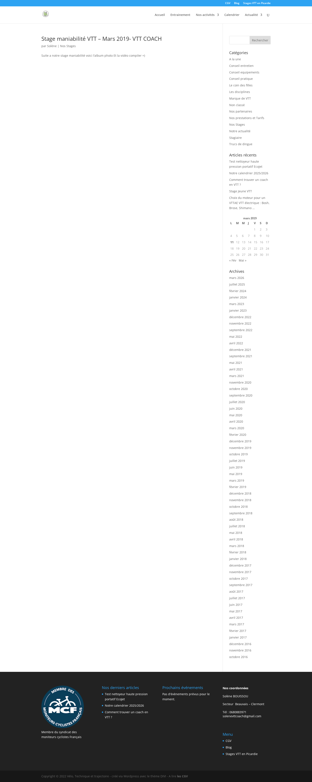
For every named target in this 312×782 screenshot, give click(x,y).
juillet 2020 (237, 402)
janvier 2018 (238, 559)
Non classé (237, 105)
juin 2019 (235, 467)
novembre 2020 (240, 382)
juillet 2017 (237, 598)
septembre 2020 (240, 395)
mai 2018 (235, 533)
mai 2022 (235, 337)
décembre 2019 (240, 441)
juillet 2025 (237, 284)
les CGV (182, 776)
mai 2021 (235, 363)
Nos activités (205, 15)
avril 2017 (236, 618)
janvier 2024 (238, 297)
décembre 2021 (240, 350)
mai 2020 (235, 415)
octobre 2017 (238, 579)
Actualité (251, 15)
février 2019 (237, 487)
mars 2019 (236, 480)
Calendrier (231, 15)
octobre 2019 (238, 454)
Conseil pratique (241, 79)
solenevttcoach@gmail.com (242, 716)
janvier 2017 (238, 637)
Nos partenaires (240, 111)
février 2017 (237, 631)
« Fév (232, 260)
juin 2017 (235, 605)
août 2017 (236, 591)
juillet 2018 (237, 526)
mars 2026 (236, 278)
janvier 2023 (238, 310)
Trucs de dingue (240, 144)
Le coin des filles (241, 85)
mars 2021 (236, 376)
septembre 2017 (240, 585)
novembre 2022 (240, 323)
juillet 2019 (237, 461)
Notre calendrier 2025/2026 (248, 173)
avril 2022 (236, 343)
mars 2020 (236, 428)
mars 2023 (236, 304)
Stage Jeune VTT (240, 191)
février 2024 (237, 291)
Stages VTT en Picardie (257, 3)
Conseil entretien (241, 66)
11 (232, 242)
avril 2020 (236, 421)
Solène (52, 46)
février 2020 (237, 435)
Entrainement (180, 15)
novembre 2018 (240, 500)
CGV (227, 3)
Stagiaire (235, 138)
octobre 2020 (238, 389)
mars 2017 (236, 624)
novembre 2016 (240, 650)
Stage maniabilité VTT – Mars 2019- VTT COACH (101, 38)
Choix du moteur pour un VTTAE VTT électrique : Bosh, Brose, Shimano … (249, 203)
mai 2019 (235, 474)
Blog (236, 3)
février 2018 (237, 552)
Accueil (160, 15)
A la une (235, 59)
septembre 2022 (240, 330)
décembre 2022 (240, 317)
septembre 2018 (240, 513)
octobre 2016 (238, 657)
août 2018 (236, 520)
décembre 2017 (240, 565)
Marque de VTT (240, 98)
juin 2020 (235, 408)
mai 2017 (235, 611)
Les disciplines (239, 92)
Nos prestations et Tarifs (246, 118)
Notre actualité (239, 131)
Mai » (242, 260)
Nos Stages (68, 46)
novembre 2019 (240, 448)
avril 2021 (236, 369)
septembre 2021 (240, 356)
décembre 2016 (240, 644)
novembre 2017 (240, 572)
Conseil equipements (244, 72)
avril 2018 (236, 539)
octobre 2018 (238, 507)
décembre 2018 (240, 493)
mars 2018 (236, 546)
